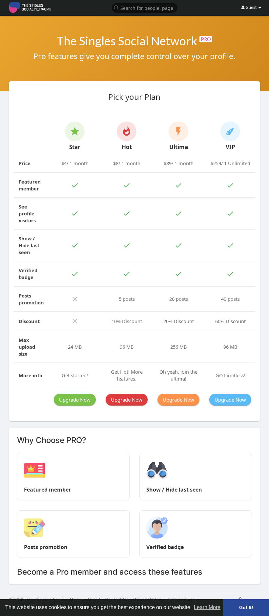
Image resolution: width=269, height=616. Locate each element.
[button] (145, 7)
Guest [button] (251, 7)
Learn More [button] (207, 607)
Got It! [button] (246, 607)
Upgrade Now (75, 399)
